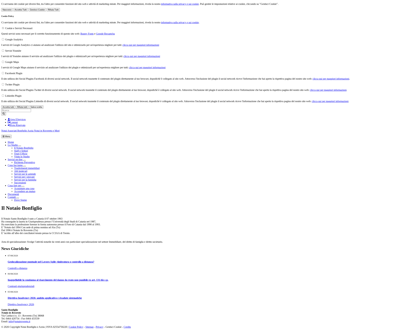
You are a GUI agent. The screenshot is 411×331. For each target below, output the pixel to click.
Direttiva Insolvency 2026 (21, 304)
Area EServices (18, 119)
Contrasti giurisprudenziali (21, 286)
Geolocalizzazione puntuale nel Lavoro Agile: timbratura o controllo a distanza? (51, 261)
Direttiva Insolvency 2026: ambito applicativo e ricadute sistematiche (45, 298)
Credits (127, 327)
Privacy (99, 327)
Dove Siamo (20, 200)
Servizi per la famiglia (25, 179)
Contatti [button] (12, 197)
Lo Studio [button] (13, 145)
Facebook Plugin (13, 73)
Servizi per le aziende (25, 174)
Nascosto (7, 10)
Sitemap (89, 327)
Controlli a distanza (17, 268)
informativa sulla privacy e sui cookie (180, 4)
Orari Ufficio (20, 153)
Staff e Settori (21, 150)
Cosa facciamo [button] (15, 165)
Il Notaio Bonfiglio (23, 148)
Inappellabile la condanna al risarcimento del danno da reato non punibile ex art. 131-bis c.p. (58, 280)
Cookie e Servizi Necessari (18, 28)
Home (11, 142)
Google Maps (12, 62)
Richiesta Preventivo (24, 162)
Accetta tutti (8, 107)
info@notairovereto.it (19, 321)
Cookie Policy (76, 327)
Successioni (20, 182)
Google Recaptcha (105, 33)
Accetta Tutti (21, 10)
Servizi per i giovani (24, 176)
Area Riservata (17, 125)
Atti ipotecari (20, 171)
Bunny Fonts (87, 33)
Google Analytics (14, 39)
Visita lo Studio (22, 156)
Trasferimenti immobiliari (27, 168)
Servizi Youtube (13, 50)
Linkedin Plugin (13, 95)
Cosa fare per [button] (15, 185)
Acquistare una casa (24, 188)
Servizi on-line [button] (15, 159)
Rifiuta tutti (22, 107)
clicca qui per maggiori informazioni (140, 45)
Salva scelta (36, 107)
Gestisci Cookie (37, 10)
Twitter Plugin (12, 84)
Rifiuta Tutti (53, 10)
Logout (14, 122)
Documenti (13, 194)
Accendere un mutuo (24, 191)
